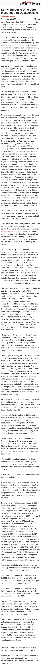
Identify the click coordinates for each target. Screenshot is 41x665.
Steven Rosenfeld (8, 16)
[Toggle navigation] (5, 3)
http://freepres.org (9, 231)
